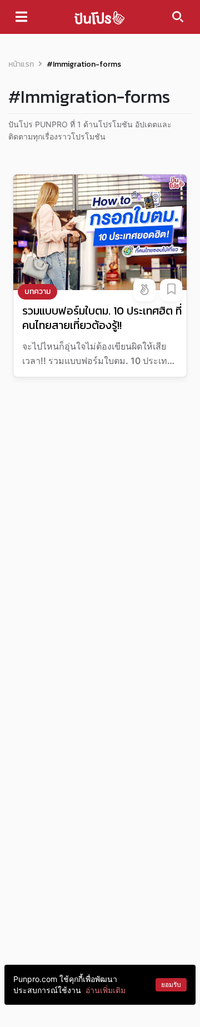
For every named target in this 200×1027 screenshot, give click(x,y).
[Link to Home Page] (99, 16)
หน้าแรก (21, 64)
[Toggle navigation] (21, 17)
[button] (144, 290)
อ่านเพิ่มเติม (106, 990)
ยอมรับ (171, 984)
